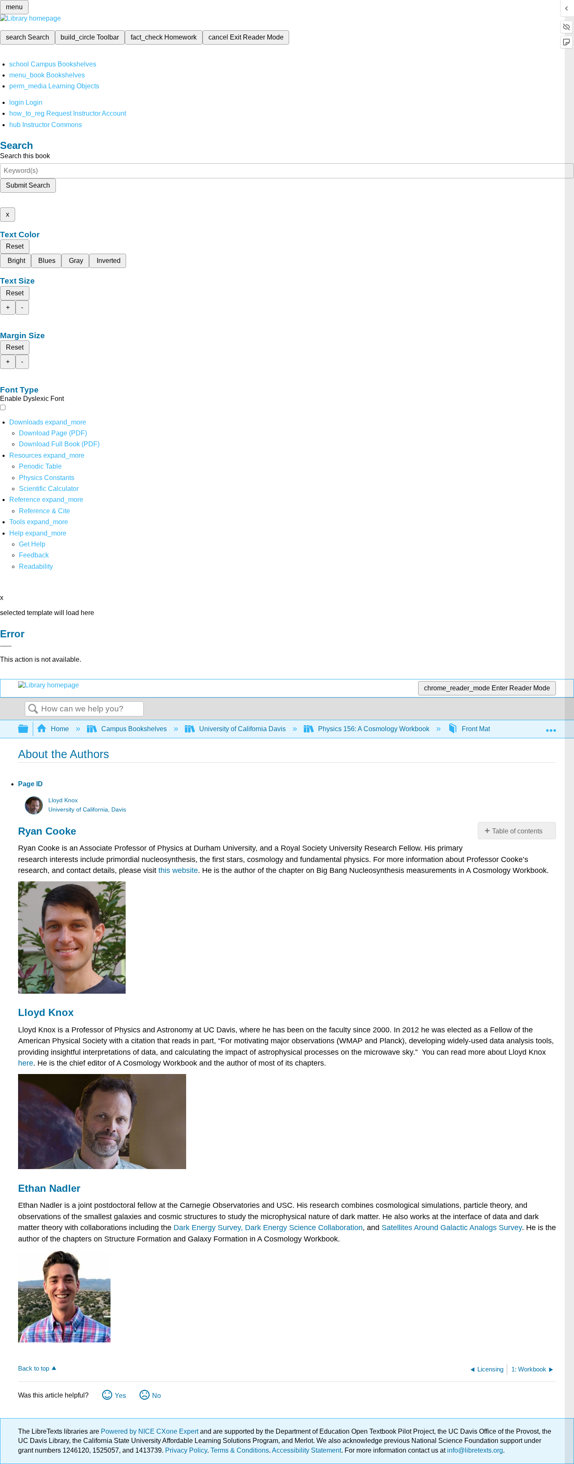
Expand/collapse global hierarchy (28, 729)
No (156, 1395)
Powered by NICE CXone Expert (150, 1431)
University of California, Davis (87, 809)
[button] (34, 555)
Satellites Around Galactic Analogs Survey (452, 1227)
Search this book (25, 155)
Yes (120, 1395)
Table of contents (517, 831)
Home (60, 728)
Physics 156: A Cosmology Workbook (373, 728)
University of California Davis (242, 728)
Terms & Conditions (240, 1450)
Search (33, 709)
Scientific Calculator (49, 488)
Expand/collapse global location (551, 726)
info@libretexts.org (474, 1450)
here (25, 1063)
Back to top (33, 1368)
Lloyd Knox (63, 800)
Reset (15, 246)
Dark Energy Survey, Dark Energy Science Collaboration (268, 1227)
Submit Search (28, 185)
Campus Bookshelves (134, 728)
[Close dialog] (6, 646)
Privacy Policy (186, 1450)
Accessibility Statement (306, 1450)
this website (178, 870)
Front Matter (479, 728)
